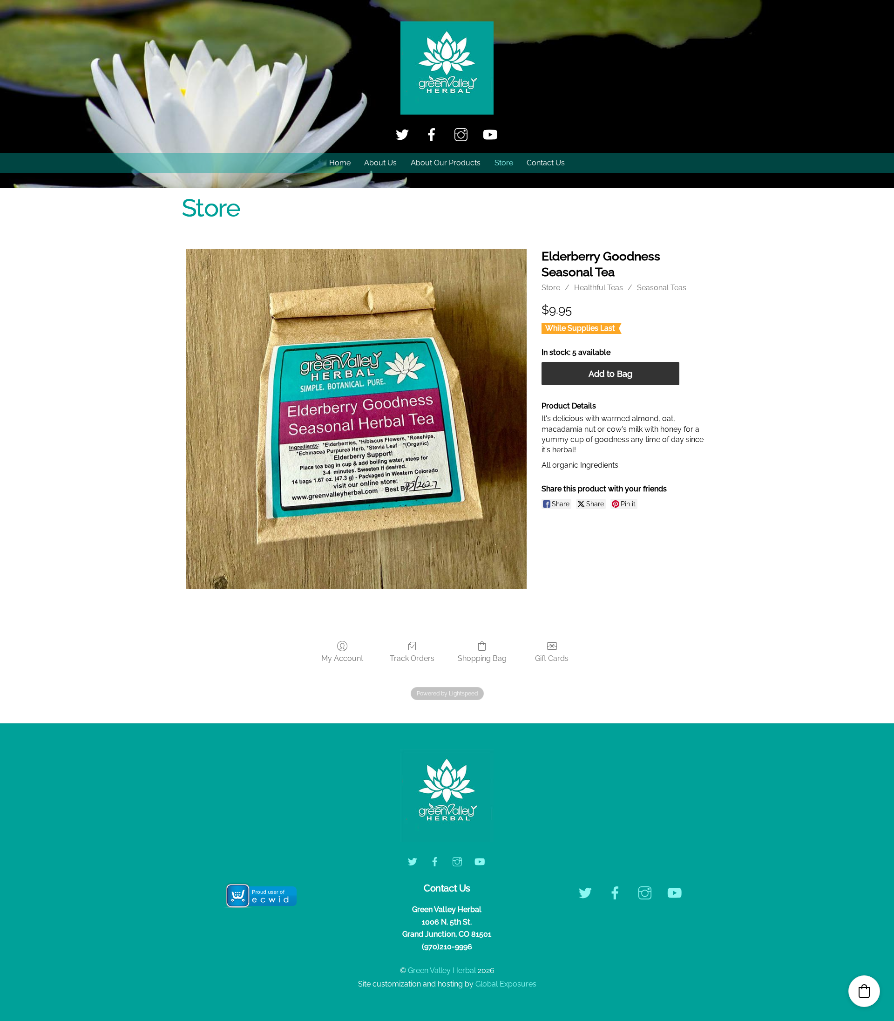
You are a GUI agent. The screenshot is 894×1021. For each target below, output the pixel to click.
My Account (342, 658)
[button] (864, 991)
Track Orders (412, 658)
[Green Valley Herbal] (447, 109)
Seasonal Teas (661, 287)
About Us (380, 162)
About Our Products (446, 162)
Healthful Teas (598, 287)
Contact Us (546, 162)
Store (503, 162)
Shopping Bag (482, 658)
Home (340, 162)
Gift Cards (552, 658)
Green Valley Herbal (442, 970)
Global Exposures (505, 984)
